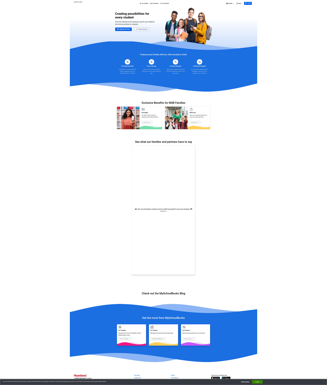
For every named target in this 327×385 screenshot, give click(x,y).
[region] (163, 382)
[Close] (324, 382)
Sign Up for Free (124, 29)
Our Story (137, 375)
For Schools (155, 3)
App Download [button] (142, 29)
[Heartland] (80, 375)
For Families (144, 3)
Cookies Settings (245, 381)
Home (173, 375)
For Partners (165, 3)
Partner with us (188, 338)
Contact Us (137, 378)
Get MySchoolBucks (157, 338)
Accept (257, 381)
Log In (249, 3)
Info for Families (124, 338)
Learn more (146, 122)
